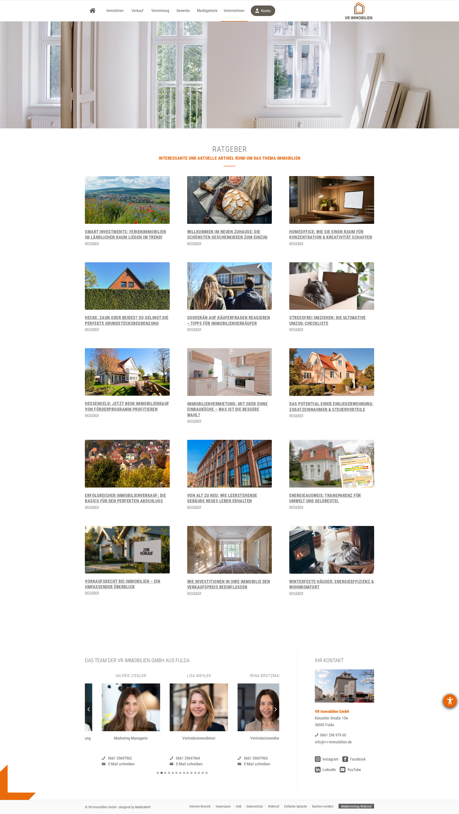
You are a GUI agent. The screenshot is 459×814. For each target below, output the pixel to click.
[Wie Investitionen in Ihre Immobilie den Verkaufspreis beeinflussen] (229, 550)
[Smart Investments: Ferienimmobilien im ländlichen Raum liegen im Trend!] (127, 200)
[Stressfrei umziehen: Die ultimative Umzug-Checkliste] (331, 286)
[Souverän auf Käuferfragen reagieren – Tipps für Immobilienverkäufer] (229, 286)
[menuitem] (92, 10)
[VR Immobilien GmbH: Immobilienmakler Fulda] (358, 10)
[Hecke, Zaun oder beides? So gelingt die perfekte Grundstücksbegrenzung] (127, 286)
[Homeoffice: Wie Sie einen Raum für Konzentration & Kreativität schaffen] (331, 200)
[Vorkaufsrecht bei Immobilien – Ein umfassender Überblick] (127, 549)
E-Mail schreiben (104, 763)
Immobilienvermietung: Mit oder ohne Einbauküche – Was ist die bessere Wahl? (227, 409)
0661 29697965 (239, 758)
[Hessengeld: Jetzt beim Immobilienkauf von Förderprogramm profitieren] (127, 372)
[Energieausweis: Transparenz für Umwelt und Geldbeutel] (331, 464)
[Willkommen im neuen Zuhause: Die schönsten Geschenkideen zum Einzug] (229, 200)
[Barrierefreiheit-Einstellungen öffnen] (450, 701)
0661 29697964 (171, 758)
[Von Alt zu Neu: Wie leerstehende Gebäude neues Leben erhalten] (229, 464)
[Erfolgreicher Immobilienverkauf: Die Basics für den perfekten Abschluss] (127, 464)
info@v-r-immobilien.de (333, 742)
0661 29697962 (103, 758)
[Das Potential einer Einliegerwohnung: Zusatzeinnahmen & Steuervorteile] (331, 372)
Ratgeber (92, 243)
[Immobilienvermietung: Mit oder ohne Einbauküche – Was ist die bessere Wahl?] (229, 372)
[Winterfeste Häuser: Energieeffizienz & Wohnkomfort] (331, 550)
